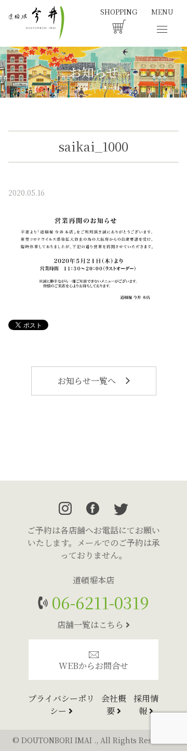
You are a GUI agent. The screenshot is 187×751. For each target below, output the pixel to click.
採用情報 (145, 704)
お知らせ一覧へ (88, 381)
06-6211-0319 (98, 602)
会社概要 (113, 704)
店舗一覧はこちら (91, 625)
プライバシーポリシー (61, 704)
